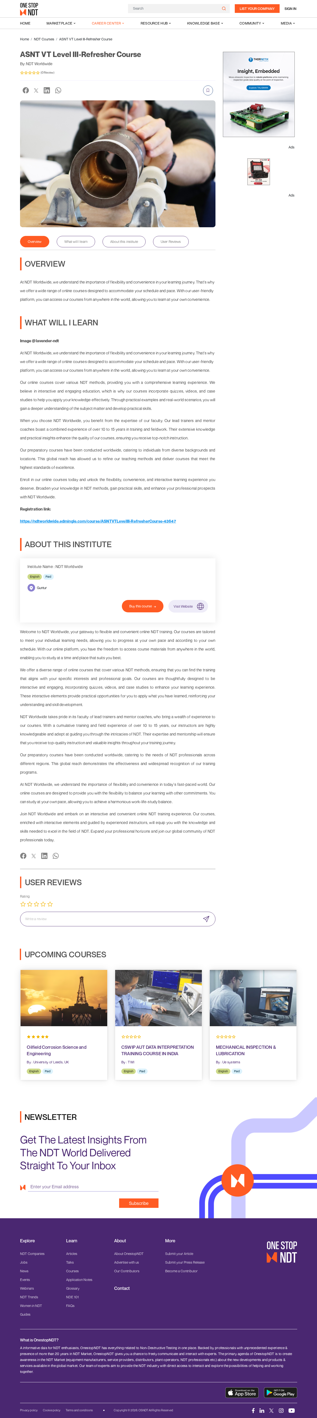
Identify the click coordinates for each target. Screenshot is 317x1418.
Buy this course (140, 606)
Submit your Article (179, 1253)
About (120, 1240)
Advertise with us (126, 1262)
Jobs (23, 1262)
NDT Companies (32, 1253)
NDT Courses (44, 39)
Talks (70, 1262)
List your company (257, 8)
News (24, 1271)
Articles (71, 1253)
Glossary (72, 1288)
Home (25, 23)
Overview (35, 241)
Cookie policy (51, 1410)
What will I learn (75, 241)
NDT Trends (29, 1297)
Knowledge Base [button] (203, 23)
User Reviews (171, 241)
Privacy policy (29, 1410)
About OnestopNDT (129, 1253)
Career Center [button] (106, 23)
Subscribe (139, 1203)
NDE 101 (72, 1297)
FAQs (70, 1306)
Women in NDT (31, 1306)
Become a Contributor (181, 1271)
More (170, 1240)
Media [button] (286, 23)
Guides (25, 1314)
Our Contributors (126, 1271)
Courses (72, 1271)
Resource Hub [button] (154, 23)
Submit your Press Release (185, 1262)
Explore (27, 1240)
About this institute (124, 241)
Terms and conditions (79, 1410)
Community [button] (250, 23)
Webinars (27, 1288)
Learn (71, 1240)
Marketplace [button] (59, 23)
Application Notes (79, 1279)
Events (25, 1279)
